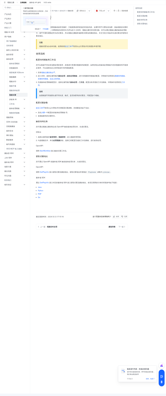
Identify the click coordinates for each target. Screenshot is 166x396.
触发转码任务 (142, 20)
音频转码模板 (43, 78)
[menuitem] (15, 28)
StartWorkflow (45, 151)
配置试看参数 (142, 16)
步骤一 (43, 112)
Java (40, 187)
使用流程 (138, 8)
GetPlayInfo (44, 172)
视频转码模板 (120, 76)
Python (40, 190)
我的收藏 (125, 11)
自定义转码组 (55, 78)
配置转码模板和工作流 (146, 12)
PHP (39, 194)
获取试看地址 (142, 24)
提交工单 (68, 46)
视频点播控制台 (47, 72)
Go (39, 197)
